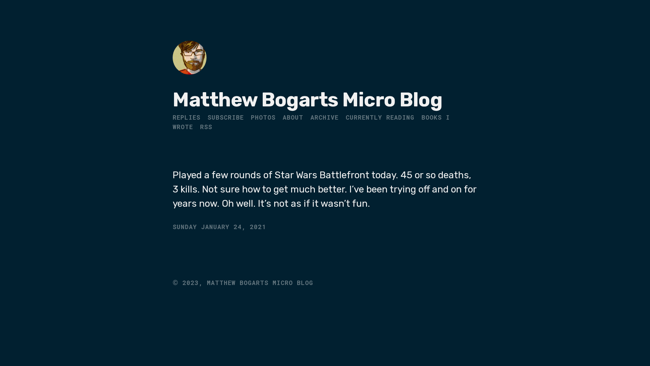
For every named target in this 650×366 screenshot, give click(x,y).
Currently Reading (380, 117)
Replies (186, 117)
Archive (324, 117)
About (293, 117)
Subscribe (226, 117)
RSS (206, 127)
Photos (263, 117)
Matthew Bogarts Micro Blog (307, 99)
